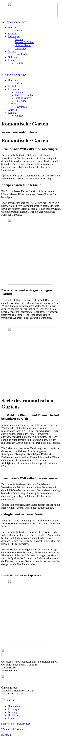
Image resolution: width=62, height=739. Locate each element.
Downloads (21, 54)
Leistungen (14, 36)
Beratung (19, 39)
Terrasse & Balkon (24, 42)
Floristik (12, 33)
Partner (18, 30)
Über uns (13, 27)
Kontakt (12, 60)
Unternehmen (15, 706)
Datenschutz (23, 723)
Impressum (8, 723)
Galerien (12, 57)
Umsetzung (20, 48)
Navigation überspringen (14, 22)
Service (12, 51)
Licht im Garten (23, 45)
